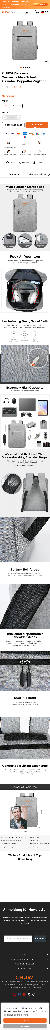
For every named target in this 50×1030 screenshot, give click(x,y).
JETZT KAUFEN (40, 4)
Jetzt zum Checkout (36, 125)
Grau (6, 106)
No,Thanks (25, 1026)
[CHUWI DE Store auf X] (28, 994)
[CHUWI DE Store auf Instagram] (14, 994)
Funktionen (14, 174)
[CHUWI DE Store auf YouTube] (24, 994)
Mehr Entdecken (25, 964)
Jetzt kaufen (18, 896)
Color (5, 100)
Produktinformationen (36, 174)
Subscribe (40, 939)
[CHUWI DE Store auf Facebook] (19, 994)
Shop (25, 954)
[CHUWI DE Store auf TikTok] (33, 994)
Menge (5, 112)
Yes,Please (25, 1020)
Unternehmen (25, 969)
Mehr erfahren (8, 896)
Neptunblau (17, 106)
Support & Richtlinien (24, 959)
